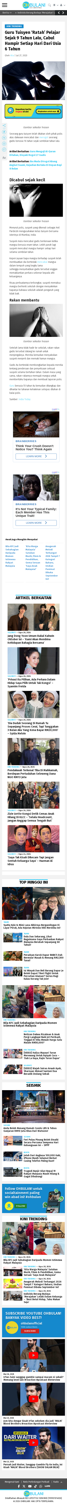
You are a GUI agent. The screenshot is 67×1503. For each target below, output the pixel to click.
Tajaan (6, 922)
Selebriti (12, 632)
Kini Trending (14, 26)
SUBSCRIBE (30, 1331)
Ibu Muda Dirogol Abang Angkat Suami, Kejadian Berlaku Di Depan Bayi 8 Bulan (35, 165)
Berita (26, 1152)
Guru (11, 385)
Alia (12, 55)
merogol (43, 137)
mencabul (42, 262)
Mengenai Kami (12, 1482)
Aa (4, 157)
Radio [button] (56, 1482)
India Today (25, 399)
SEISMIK (6, 1125)
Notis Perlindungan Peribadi (36, 1482)
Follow (20, 1206)
